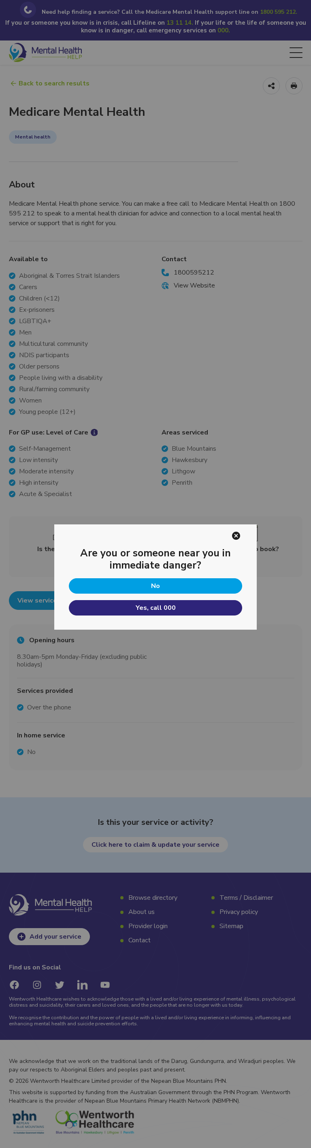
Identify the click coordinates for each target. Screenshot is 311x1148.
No (155, 585)
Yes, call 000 (156, 607)
